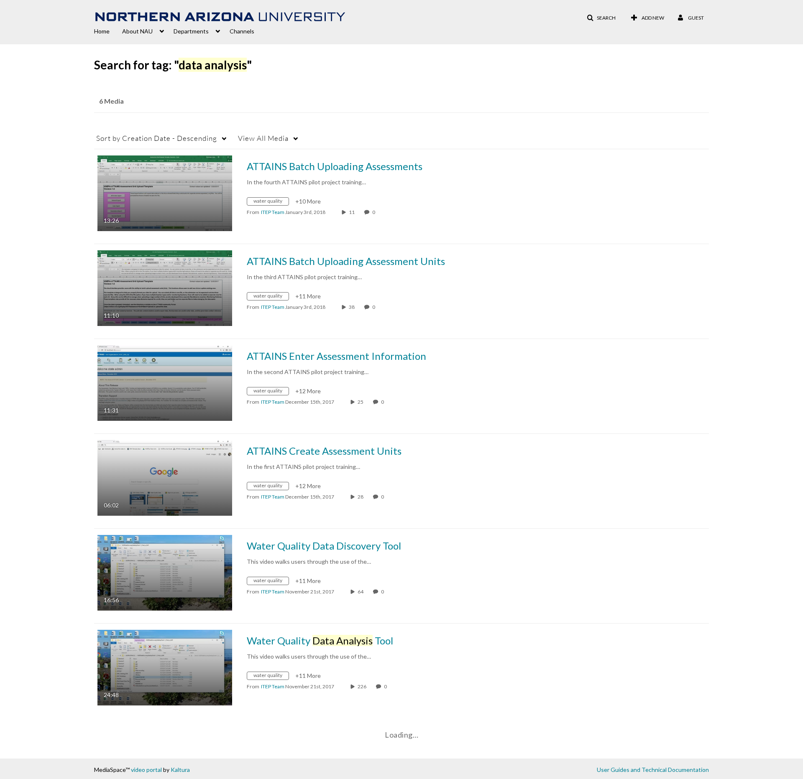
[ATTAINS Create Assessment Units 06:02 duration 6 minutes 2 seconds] (164, 477)
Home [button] (102, 31)
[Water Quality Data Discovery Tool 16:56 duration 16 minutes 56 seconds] (164, 571)
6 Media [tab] (111, 101)
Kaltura (180, 769)
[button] (601, 17)
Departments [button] (191, 31)
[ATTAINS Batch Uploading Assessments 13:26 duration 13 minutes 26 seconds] (164, 192)
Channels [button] (242, 31)
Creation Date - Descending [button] (156, 138)
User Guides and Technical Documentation (653, 769)
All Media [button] (263, 138)
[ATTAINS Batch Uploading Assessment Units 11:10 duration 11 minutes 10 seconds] (164, 287)
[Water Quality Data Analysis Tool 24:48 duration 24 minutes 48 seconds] (164, 666)
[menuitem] (108, 30)
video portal (146, 769)
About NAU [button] (137, 31)
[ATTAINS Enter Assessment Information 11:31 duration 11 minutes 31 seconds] (164, 382)
